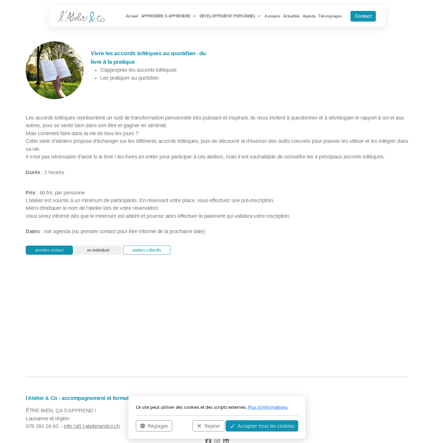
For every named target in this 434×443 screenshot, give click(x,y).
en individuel (98, 250)
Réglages (158, 425)
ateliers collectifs (146, 250)
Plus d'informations (268, 407)
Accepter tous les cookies (266, 425)
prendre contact (49, 250)
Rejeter (213, 425)
